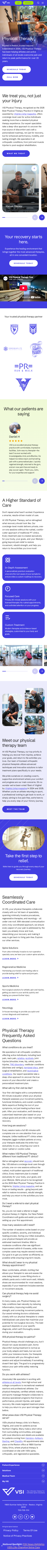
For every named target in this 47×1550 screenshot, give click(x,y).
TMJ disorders (17, 1064)
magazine (25, 114)
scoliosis (29, 1058)
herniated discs (31, 1067)
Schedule (28, 3)
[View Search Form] (38, 3)
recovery (28, 1161)
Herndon (30, 1438)
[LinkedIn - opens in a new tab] (14, 1516)
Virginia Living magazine (23, 1186)
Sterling (5, 1441)
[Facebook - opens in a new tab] (26, 1516)
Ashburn (39, 1438)
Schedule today (23, 263)
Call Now (12, 77)
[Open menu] (42, 3)
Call (18, 3)
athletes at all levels (11, 1382)
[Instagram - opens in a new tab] (20, 1516)
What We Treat (16, 153)
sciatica (20, 1058)
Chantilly (18, 1441)
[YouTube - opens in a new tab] (32, 1516)
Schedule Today (16, 69)
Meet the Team (16, 809)
